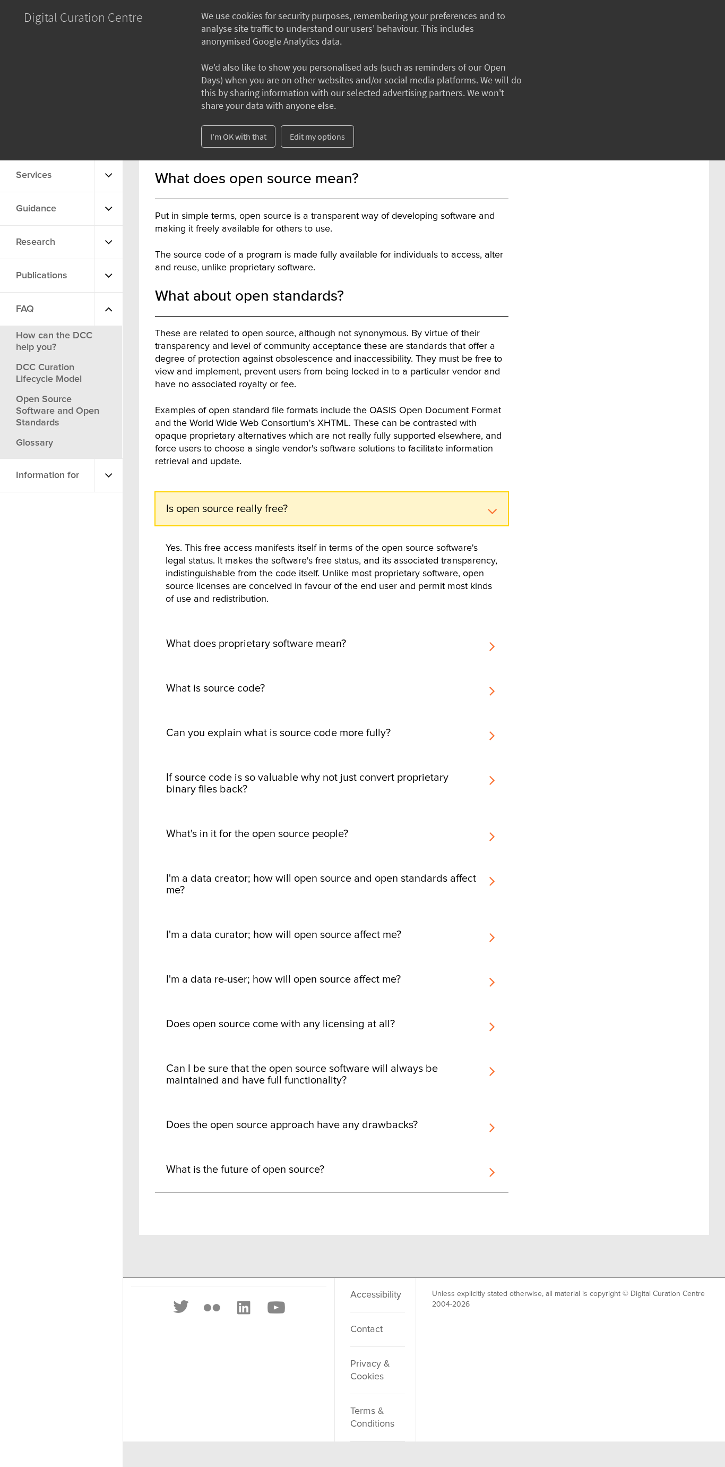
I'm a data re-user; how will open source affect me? (283, 979)
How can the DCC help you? (54, 341)
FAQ (25, 309)
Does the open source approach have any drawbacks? (292, 1125)
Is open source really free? (227, 509)
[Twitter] (181, 1308)
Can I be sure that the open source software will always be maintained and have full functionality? (302, 1074)
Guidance (36, 209)
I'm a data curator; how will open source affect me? (283, 934)
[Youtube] (275, 1308)
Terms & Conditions (372, 1417)
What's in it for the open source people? (257, 834)
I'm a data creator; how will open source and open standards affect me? (321, 884)
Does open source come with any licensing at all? (280, 1024)
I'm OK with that (238, 136)
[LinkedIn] (243, 1308)
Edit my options (317, 136)
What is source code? (215, 688)
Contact (366, 1329)
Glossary (34, 443)
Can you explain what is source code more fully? (278, 733)
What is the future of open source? (245, 1169)
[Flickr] (211, 1308)
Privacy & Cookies (370, 1370)
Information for (47, 475)
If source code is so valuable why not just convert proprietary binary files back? (307, 783)
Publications (41, 275)
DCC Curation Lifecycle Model (49, 373)
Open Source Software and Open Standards (57, 411)
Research (35, 242)
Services (34, 175)
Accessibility (375, 1295)
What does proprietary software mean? (256, 643)
